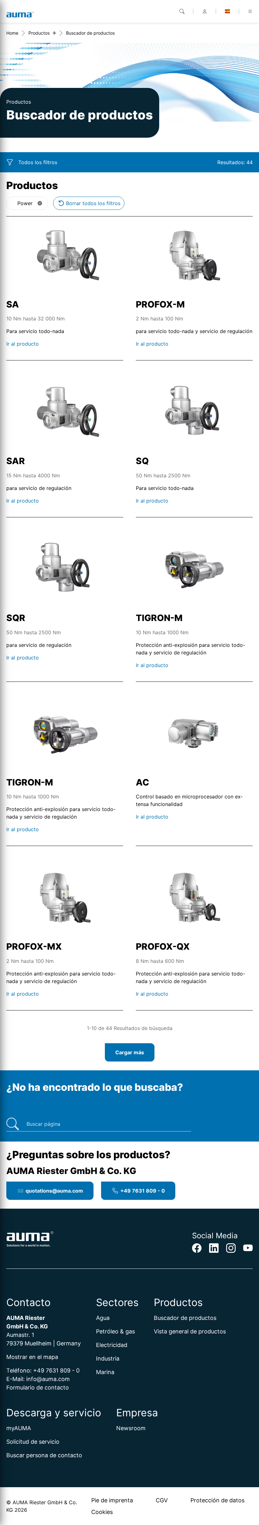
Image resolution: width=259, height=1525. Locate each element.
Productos (39, 33)
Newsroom (131, 1428)
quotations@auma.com (54, 1191)
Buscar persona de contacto (44, 1455)
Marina (105, 1372)
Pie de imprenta (112, 1500)
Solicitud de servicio (32, 1441)
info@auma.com (48, 1379)
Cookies (102, 1512)
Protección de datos (217, 1500)
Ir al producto (22, 344)
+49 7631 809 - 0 (142, 1191)
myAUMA (18, 1428)
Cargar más (129, 1052)
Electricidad (111, 1345)
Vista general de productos (190, 1331)
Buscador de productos (185, 1318)
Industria (107, 1358)
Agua (103, 1318)
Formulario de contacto (37, 1387)
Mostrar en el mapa (32, 1357)
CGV (162, 1500)
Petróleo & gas (115, 1331)
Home (12, 33)
